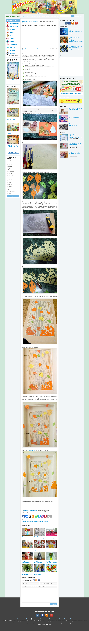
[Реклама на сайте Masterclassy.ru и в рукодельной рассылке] (70, 103)
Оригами (12, 50)
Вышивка (12, 29)
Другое (9, 193)
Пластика (10, 180)
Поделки (37, 48)
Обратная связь (20, 618)
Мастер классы (43, 618)
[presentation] (23, 586)
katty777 (25, 48)
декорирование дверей (28, 521)
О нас (60, 618)
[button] (23, 587)
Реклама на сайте (53, 618)
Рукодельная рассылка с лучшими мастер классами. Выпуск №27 (75, 145)
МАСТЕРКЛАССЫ (35, 16)
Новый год (12, 47)
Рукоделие (10, 175)
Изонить (12, 38)
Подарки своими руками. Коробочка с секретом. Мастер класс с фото (75, 153)
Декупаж (12, 35)
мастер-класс (45, 521)
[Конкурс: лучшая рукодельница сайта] (13, 91)
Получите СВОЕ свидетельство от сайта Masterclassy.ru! (13, 80)
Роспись (10, 189)
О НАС (30, 18)
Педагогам (13, 53)
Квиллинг (12, 41)
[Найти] (72, 16)
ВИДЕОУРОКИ (25, 16)
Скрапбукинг (11, 178)
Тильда (9, 169)
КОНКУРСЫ (45, 16)
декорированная (31, 450)
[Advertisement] (39, 38)
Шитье (9, 188)
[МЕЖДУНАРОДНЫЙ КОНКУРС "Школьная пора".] (13, 139)
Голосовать (12, 196)
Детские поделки (43, 48)
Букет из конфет (14, 26)
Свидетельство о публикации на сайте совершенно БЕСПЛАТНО (75, 136)
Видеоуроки (35, 618)
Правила (66, 618)
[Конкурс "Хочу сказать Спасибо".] (13, 127)
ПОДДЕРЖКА (54, 16)
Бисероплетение (14, 23)
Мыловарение (13, 44)
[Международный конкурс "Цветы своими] (13, 112)
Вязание (12, 32)
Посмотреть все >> (13, 152)
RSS (71, 618)
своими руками (38, 521)
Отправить (53, 604)
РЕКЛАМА (24, 18)
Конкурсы (28, 618)
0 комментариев (25, 49)
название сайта (12, 16)
